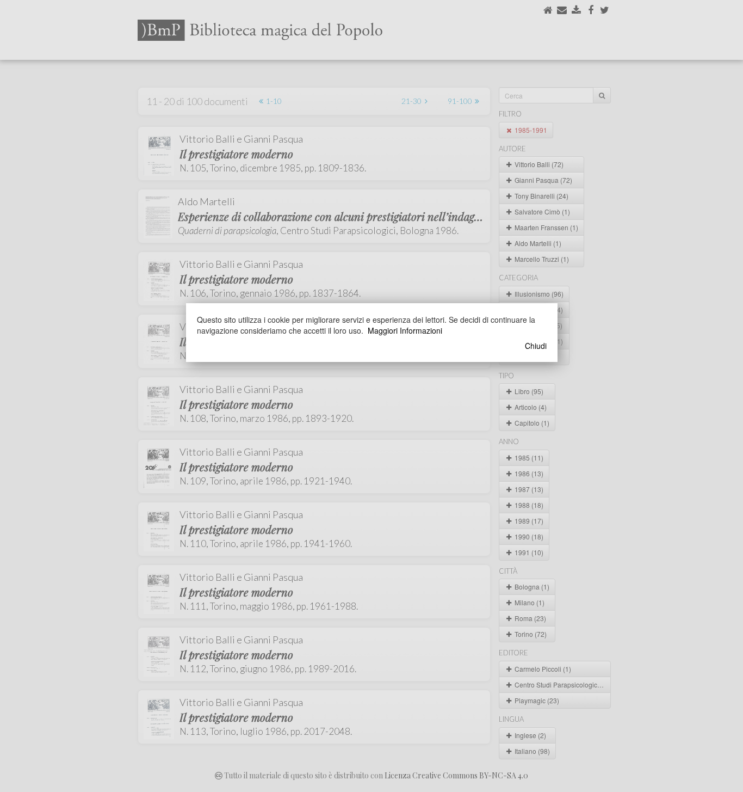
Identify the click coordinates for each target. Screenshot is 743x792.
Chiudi (536, 345)
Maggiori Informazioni (405, 330)
